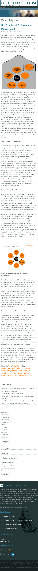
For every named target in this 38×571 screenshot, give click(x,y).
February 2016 (5, 414)
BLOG (2, 539)
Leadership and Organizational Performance (18, 520)
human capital (15, 368)
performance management (20, 371)
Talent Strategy (9, 516)
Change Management (11, 528)
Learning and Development (12, 524)
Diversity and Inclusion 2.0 (9, 391)
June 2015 (4, 427)
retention (4, 373)
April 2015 (4, 432)
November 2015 (6, 419)
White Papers (5, 453)
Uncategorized (5, 451)
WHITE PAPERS (5, 541)
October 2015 (5, 422)
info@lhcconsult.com (6, 550)
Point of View (17, 366)
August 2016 (5, 412)
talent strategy (14, 375)
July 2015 (4, 424)
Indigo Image (33, 567)
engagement (5, 368)
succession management (17, 373)
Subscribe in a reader (7, 462)
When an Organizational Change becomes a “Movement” (18, 388)
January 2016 (5, 417)
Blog (9, 366)
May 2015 (4, 429)
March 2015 (4, 434)
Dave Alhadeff (16, 31)
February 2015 (5, 437)
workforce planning (27, 375)
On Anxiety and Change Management (12, 393)
